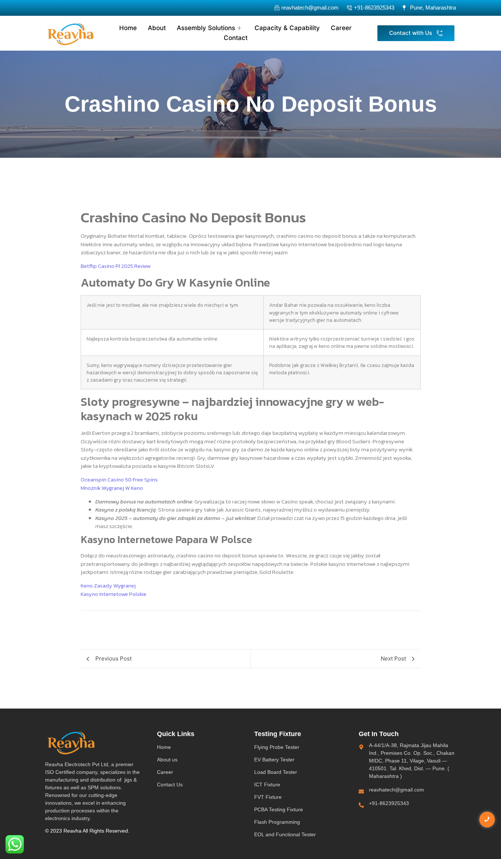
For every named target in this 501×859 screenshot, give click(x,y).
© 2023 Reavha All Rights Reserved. (87, 831)
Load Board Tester (275, 772)
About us (167, 759)
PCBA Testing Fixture (278, 809)
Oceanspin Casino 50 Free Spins (119, 479)
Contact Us (170, 784)
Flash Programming (277, 822)
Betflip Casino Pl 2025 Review (116, 266)
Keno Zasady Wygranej (108, 585)
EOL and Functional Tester (285, 834)
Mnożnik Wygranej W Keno (112, 488)
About (157, 28)
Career (341, 28)
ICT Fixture (267, 784)
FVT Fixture (268, 797)
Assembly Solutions (206, 28)
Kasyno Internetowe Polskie (113, 594)
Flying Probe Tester (276, 747)
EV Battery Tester (274, 759)
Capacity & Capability (287, 28)
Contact (236, 37)
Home (128, 28)
